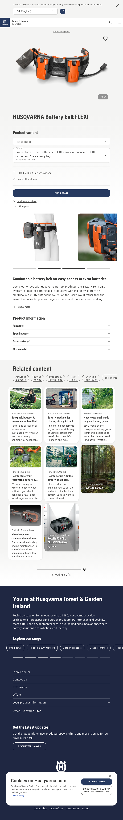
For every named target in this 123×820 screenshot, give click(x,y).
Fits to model (24, 141)
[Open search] (111, 22)
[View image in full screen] (61, 67)
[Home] (5, 22)
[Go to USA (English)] (62, 11)
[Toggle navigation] (119, 22)
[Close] (110, 775)
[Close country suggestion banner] (117, 5)
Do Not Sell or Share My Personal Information (96, 790)
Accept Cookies (96, 781)
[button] (105, 39)
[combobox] (61, 141)
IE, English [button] (16, 24)
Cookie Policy (18, 795)
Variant (19, 148)
